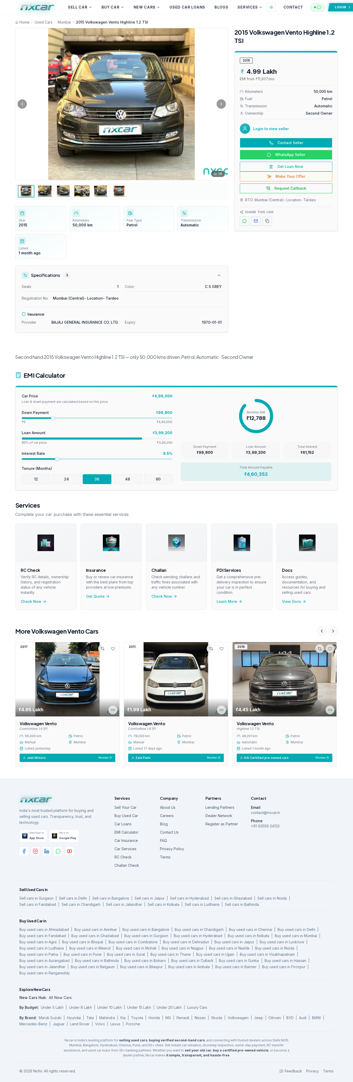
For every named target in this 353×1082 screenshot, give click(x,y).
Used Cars (43, 22)
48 (127, 479)
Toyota (137, 1018)
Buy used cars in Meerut (90, 948)
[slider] (53, 418)
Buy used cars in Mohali (136, 948)
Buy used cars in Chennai (250, 929)
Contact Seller (290, 142)
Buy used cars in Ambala (189, 967)
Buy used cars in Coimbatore (133, 942)
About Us (167, 807)
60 (158, 479)
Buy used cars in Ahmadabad (44, 929)
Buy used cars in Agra (38, 942)
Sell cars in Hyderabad (189, 898)
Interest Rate (33, 453)
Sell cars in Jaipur (150, 898)
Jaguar (59, 1024)
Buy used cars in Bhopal (82, 942)
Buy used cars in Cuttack (192, 960)
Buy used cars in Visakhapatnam (267, 954)
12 (36, 479)
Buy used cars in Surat (126, 954)
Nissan (200, 1018)
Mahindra (107, 1018)
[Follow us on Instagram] (35, 851)
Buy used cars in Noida (274, 948)
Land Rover (80, 1024)
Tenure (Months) (37, 468)
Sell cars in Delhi (73, 898)
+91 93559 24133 (265, 826)
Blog (164, 824)
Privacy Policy (172, 849)
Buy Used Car (126, 815)
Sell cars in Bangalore (110, 898)
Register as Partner (221, 824)
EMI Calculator (126, 832)
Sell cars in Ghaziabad (233, 898)
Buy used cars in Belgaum (93, 967)
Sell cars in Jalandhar (124, 904)
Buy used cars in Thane (170, 954)
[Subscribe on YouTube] (69, 851)
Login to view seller (271, 129)
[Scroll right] (333, 631)
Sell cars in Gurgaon (36, 898)
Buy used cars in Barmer (236, 967)
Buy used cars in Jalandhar (42, 967)
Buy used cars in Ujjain (215, 954)
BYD (290, 1018)
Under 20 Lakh (169, 1007)
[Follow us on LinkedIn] (46, 851)
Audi (302, 1018)
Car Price (30, 396)
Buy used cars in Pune (83, 954)
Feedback (293, 1071)
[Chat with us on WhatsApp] (318, 7)
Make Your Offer (290, 176)
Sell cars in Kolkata (163, 904)
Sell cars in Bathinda (242, 904)
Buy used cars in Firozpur (283, 967)
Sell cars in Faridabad (37, 904)
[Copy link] (113, 710)
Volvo (100, 1024)
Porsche (133, 1024)
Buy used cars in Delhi (296, 929)
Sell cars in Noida (272, 898)
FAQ (163, 840)
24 (66, 479)
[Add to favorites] (113, 648)
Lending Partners (219, 807)
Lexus (115, 1024)
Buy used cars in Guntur (239, 960)
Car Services (125, 849)
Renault (183, 1018)
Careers (167, 815)
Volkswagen (238, 1018)
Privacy (312, 1071)
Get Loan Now (290, 166)
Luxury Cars (197, 1007)
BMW (316, 1018)
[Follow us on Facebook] (24, 851)
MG (168, 1018)
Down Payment (35, 412)
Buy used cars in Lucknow (282, 942)
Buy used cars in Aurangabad (44, 960)
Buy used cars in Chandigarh (199, 929)
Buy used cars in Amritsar (95, 929)
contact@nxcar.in (265, 812)
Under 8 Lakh (80, 1007)
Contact (293, 7)
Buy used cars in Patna (38, 954)
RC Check (123, 857)
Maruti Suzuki (50, 1018)
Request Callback (290, 188)
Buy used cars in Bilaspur (141, 967)
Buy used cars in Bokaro (145, 960)
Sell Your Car (125, 807)
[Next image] (221, 104)
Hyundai (74, 1018)
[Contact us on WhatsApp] (58, 851)
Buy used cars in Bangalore (145, 929)
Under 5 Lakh (52, 1007)
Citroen (274, 1018)
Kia (123, 1018)
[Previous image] (22, 104)
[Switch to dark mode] (271, 7)
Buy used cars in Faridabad (42, 935)
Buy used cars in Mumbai (296, 935)
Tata (90, 1018)
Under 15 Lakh (139, 1007)
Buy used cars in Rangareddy (44, 973)
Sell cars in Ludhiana (202, 904)
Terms (165, 857)
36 (97, 479)
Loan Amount (33, 433)
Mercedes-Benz (33, 1024)
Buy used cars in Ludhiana (41, 948)
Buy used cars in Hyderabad (198, 935)
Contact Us (169, 832)
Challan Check (126, 865)
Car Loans (123, 824)
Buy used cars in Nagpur (183, 948)
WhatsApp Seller (290, 154)
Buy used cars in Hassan (285, 960)
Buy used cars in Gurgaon (146, 935)
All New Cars (60, 997)
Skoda (216, 1018)
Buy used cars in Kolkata (248, 935)
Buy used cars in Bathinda (97, 960)
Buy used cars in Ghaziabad (95, 935)
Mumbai (64, 22)
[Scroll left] (321, 631)
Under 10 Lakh (109, 1007)
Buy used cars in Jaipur (234, 942)
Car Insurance (126, 840)
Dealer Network (218, 815)
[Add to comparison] (102, 648)
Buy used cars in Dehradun (186, 942)
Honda (154, 1018)
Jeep (258, 1018)
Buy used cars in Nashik (229, 948)
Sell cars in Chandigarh (81, 904)
